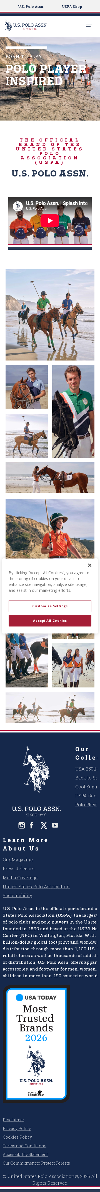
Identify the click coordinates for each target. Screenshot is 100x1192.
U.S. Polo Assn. (31, 6)
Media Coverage (20, 877)
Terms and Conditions (24, 1145)
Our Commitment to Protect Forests (36, 1163)
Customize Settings (50, 606)
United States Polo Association (36, 886)
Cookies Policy (17, 1137)
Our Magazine (18, 860)
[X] (44, 825)
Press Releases (18, 868)
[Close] (90, 565)
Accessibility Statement (25, 1154)
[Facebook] (32, 825)
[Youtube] (55, 825)
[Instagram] (21, 825)
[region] (50, 596)
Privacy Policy (17, 1128)
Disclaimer (13, 1119)
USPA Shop (72, 6)
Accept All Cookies (50, 620)
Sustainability (17, 895)
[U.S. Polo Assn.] (43, 27)
